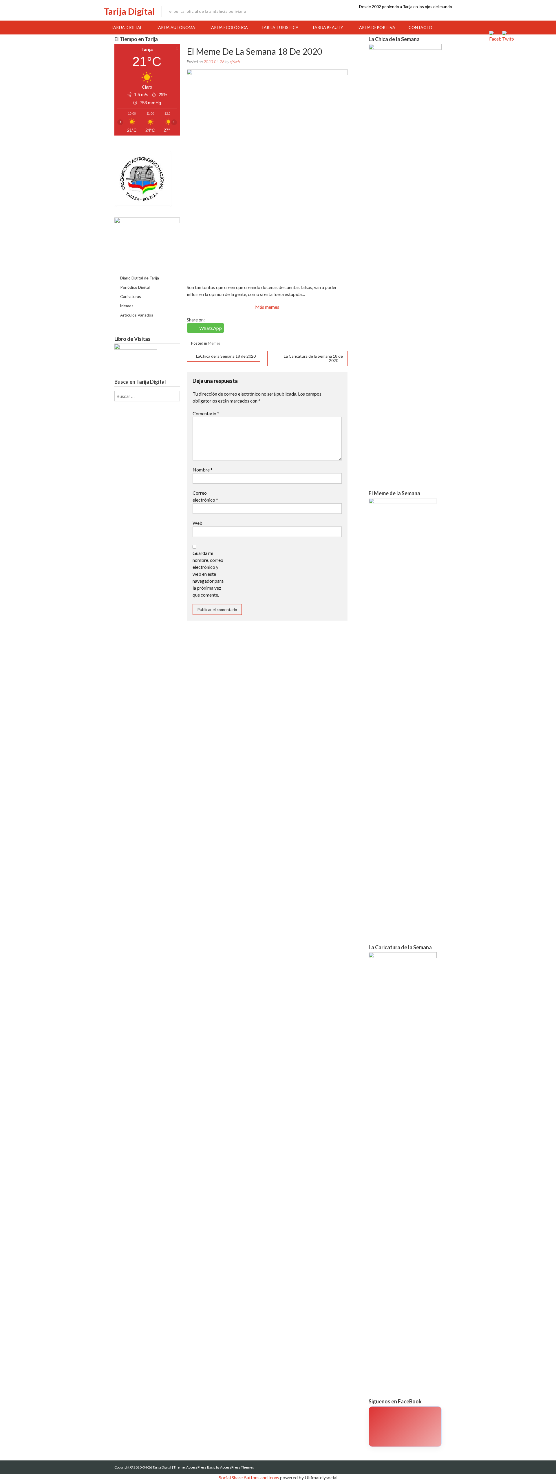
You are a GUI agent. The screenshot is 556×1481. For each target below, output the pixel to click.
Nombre (203, 469)
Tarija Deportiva (375, 27)
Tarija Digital (129, 11)
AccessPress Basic (200, 1467)
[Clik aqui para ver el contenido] (405, 1426)
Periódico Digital (135, 287)
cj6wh (235, 61)
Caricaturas (130, 296)
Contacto (420, 27)
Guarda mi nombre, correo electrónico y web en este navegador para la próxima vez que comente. (208, 573)
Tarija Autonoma (175, 27)
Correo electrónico (205, 496)
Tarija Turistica (280, 27)
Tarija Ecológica (228, 27)
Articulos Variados (136, 314)
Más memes (267, 307)
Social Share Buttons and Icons (249, 1477)
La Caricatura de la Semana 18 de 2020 (313, 358)
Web (197, 523)
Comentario (206, 413)
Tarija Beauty (327, 27)
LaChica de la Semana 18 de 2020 (226, 356)
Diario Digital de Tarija (139, 277)
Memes (214, 343)
